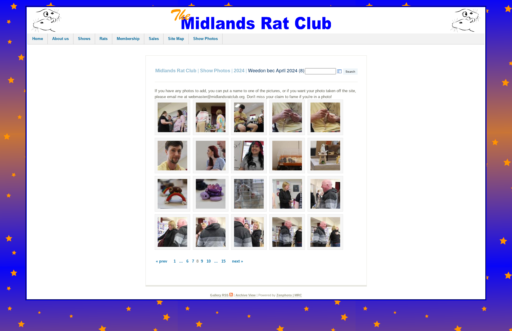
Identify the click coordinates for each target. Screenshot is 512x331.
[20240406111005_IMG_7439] (287, 232)
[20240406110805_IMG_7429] (210, 194)
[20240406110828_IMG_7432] (249, 194)
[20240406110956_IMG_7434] (325, 194)
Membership (128, 38)
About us (60, 38)
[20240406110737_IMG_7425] (325, 155)
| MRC (297, 295)
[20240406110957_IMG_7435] (172, 232)
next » (237, 261)
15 (223, 261)
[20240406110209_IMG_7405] (172, 117)
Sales (154, 38)
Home (37, 38)
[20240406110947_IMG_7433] (287, 194)
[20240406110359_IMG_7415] (172, 155)
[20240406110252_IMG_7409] (287, 117)
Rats (104, 38)
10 (209, 261)
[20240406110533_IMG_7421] (249, 155)
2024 (239, 70)
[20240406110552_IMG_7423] (287, 155)
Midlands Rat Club (175, 70)
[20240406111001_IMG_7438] (249, 232)
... (181, 261)
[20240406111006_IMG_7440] (325, 232)
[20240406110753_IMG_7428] (172, 194)
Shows (84, 38)
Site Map (176, 38)
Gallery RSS (219, 295)
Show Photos (205, 38)
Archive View (246, 295)
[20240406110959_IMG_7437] (210, 232)
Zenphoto (284, 295)
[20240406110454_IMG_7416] (210, 155)
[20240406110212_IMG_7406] (210, 117)
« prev (161, 261)
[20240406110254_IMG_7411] (325, 117)
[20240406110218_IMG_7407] (249, 117)
